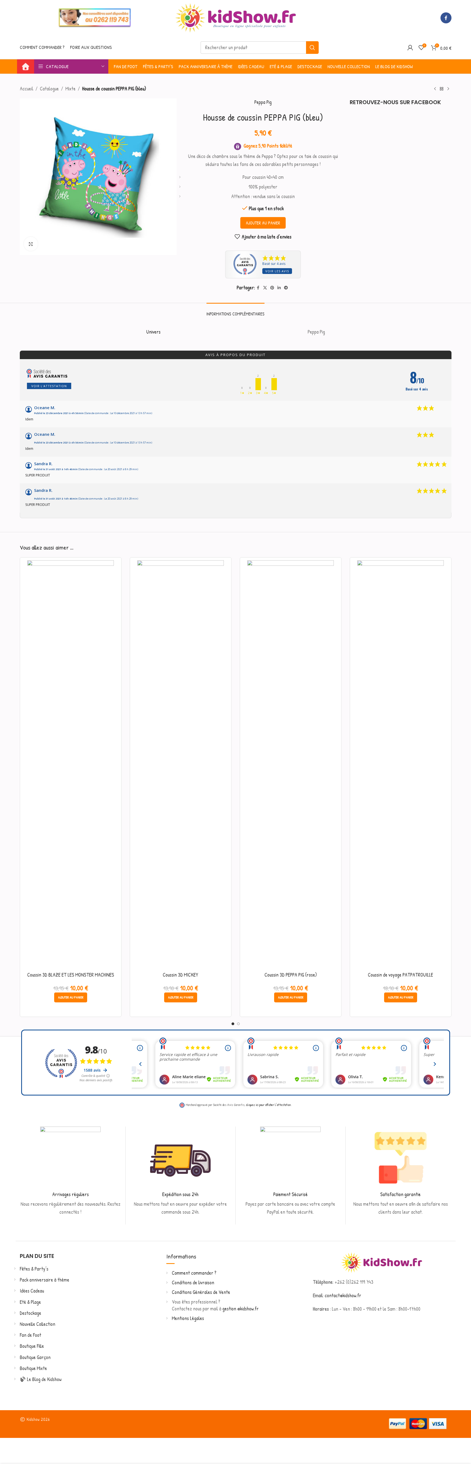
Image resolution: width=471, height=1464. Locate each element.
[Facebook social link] (445, 17)
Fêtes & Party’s (34, 1268)
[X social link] (265, 288)
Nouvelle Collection (37, 1324)
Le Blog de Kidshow (44, 1379)
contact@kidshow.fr (343, 1295)
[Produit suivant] (448, 88)
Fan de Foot (30, 1335)
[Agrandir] (31, 244)
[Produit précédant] (435, 88)
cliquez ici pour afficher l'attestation (268, 1104)
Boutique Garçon (35, 1357)
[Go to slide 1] (233, 1023)
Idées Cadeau (32, 1290)
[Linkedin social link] (279, 288)
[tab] (235, 311)
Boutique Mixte (33, 1368)
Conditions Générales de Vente (201, 1292)
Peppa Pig (263, 102)
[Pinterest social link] (272, 288)
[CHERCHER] (312, 47)
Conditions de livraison (193, 1282)
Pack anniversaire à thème (44, 1279)
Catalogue (49, 88)
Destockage (30, 1313)
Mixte (70, 88)
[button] (70, 997)
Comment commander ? (194, 1272)
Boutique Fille (32, 1346)
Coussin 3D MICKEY (180, 974)
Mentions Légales (188, 1318)
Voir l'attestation (49, 386)
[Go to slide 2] (238, 1023)
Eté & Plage (30, 1302)
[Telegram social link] (286, 288)
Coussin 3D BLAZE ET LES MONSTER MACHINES (70, 974)
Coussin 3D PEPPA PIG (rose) (291, 974)
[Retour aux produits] (441, 88)
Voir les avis (277, 271)
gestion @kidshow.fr (240, 1308)
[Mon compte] (410, 47)
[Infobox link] (70, 1171)
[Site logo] (235, 17)
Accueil (26, 88)
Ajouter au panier (263, 223)
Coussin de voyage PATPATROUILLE (400, 974)
